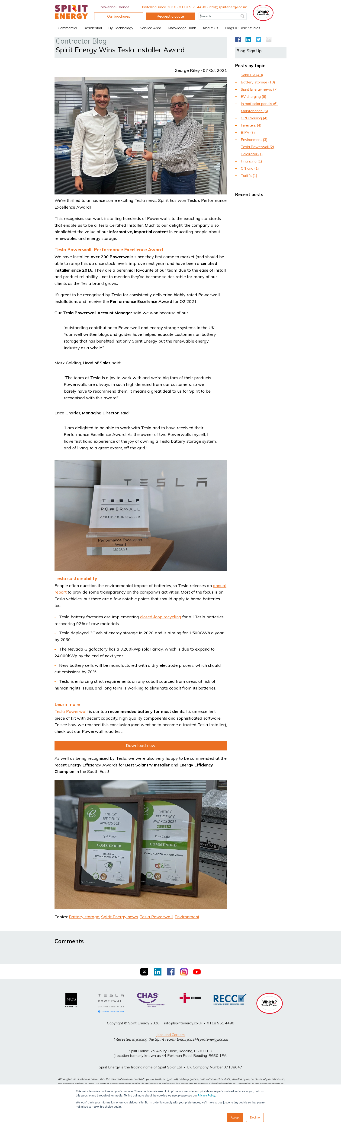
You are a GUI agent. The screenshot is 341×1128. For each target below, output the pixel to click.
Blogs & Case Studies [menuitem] (242, 27)
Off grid (250, 168)
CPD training (254, 118)
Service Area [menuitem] (150, 27)
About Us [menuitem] (210, 27)
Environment (187, 916)
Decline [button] (255, 1117)
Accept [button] (235, 1117)
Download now (140, 745)
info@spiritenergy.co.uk (183, 1023)
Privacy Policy (206, 1095)
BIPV (248, 132)
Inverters (251, 125)
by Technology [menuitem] (120, 27)
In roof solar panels (259, 103)
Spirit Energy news (119, 916)
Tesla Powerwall (156, 916)
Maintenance (254, 110)
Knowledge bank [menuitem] (182, 27)
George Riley (187, 70)
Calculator (252, 154)
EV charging (253, 96)
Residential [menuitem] (93, 27)
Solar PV (252, 75)
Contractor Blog (81, 41)
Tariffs (249, 175)
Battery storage (84, 916)
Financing (251, 161)
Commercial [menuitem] (67, 27)
